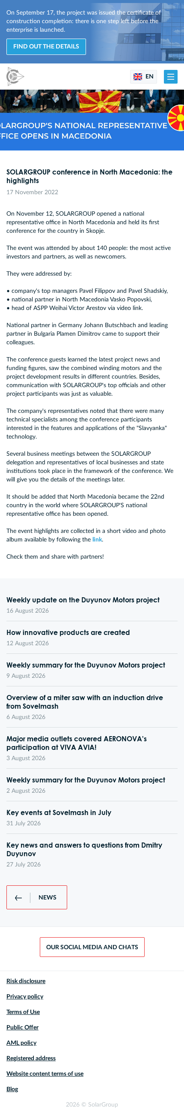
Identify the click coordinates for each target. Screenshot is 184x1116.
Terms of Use (23, 1012)
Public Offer (22, 1028)
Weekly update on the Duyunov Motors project (83, 600)
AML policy (21, 1043)
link (97, 540)
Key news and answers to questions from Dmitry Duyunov (84, 849)
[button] (171, 77)
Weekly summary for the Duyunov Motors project (85, 665)
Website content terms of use (44, 1074)
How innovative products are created (68, 632)
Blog (12, 1089)
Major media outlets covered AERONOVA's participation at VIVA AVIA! (76, 743)
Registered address (31, 1059)
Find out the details (46, 47)
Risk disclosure (25, 981)
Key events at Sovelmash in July (58, 812)
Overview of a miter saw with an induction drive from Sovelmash (84, 701)
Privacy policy (24, 997)
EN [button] (149, 77)
